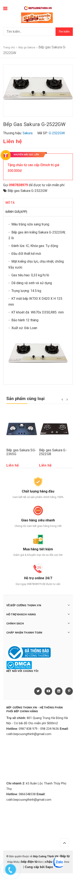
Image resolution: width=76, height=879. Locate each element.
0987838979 (18, 185)
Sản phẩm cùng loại (25, 398)
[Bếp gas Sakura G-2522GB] (54, 428)
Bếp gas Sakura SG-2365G (21, 452)
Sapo (49, 867)
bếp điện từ (29, 862)
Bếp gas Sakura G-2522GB (53, 452)
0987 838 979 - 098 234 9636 (39, 729)
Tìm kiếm (64, 31)
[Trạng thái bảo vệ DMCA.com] (19, 665)
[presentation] (62, 399)
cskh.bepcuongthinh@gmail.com (28, 734)
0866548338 (27, 794)
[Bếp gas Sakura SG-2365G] (21, 428)
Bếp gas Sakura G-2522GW (27, 191)
